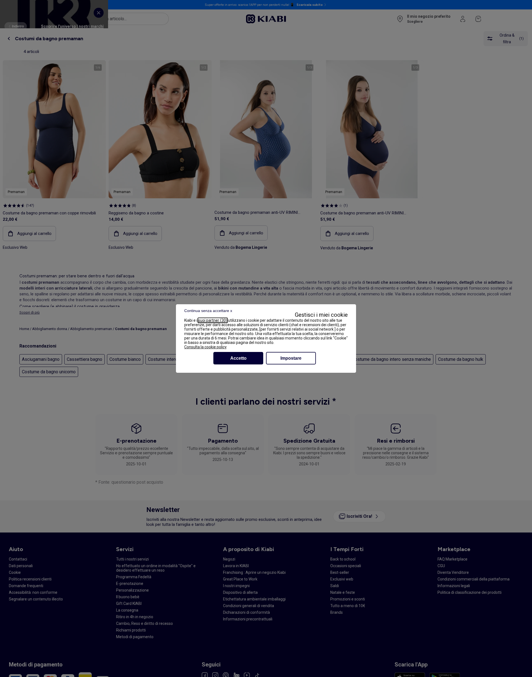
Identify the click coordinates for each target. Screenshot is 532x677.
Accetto (238, 358)
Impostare (290, 358)
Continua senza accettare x (208, 310)
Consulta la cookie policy (205, 347)
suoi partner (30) (212, 320)
